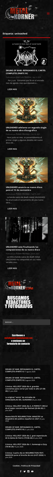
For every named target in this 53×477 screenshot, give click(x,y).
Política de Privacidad (30, 466)
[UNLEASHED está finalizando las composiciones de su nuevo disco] (26, 229)
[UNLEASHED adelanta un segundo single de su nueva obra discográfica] (26, 110)
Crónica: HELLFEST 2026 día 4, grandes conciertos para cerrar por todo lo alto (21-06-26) (25, 388)
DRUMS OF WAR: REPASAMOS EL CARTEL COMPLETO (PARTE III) (23, 428)
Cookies (16, 466)
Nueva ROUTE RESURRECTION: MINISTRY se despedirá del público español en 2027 (24, 417)
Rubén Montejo (23, 134)
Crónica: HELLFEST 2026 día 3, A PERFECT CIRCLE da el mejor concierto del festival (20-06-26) (26, 407)
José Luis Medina (23, 77)
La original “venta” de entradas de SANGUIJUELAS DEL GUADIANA (20, 398)
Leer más (12, 89)
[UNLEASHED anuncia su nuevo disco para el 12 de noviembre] (26, 169)
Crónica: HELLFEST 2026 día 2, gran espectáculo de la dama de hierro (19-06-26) (26, 436)
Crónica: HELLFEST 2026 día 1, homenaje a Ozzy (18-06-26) (26, 445)
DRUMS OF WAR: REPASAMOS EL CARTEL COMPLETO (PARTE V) (23, 370)
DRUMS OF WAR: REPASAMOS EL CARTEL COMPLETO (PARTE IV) (23, 379)
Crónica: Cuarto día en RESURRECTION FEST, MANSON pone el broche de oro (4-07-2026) (24, 454)
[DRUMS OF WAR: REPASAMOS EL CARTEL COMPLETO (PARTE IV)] (26, 53)
